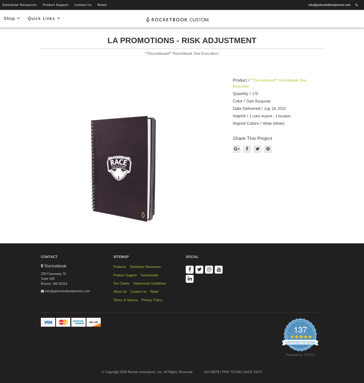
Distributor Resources (19, 5)
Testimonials (149, 275)
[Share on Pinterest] (268, 149)
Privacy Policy (152, 300)
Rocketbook (56, 266)
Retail (102, 5)
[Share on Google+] (237, 149)
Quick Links (42, 18)
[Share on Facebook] (247, 149)
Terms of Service (125, 300)
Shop (10, 18)
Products (119, 267)
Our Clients (121, 283)
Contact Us (83, 5)
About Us (120, 291)
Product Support (55, 5)
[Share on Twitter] (257, 149)
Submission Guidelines (149, 283)
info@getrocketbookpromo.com (330, 5)
